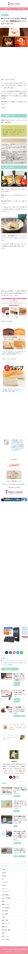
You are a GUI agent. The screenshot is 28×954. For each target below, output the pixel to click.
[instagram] (14, 777)
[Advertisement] (14, 62)
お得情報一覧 (7, 8)
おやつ (4, 660)
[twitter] (6, 652)
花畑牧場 (10, 664)
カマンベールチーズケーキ (12, 660)
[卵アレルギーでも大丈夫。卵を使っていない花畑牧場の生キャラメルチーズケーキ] (17, 652)
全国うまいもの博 (6, 321)
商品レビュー (5, 658)
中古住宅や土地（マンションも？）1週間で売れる (20, 789)
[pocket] (14, 652)
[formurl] (17, 777)
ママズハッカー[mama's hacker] (14, 949)
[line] (21, 652)
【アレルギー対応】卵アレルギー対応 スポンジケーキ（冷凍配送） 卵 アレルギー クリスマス (13, 389)
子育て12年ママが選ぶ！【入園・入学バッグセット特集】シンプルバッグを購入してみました (19, 835)
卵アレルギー (16, 662)
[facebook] (10, 652)
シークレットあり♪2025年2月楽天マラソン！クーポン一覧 (19, 850)
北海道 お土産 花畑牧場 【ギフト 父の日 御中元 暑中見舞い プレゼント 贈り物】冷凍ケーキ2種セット (13, 352)
